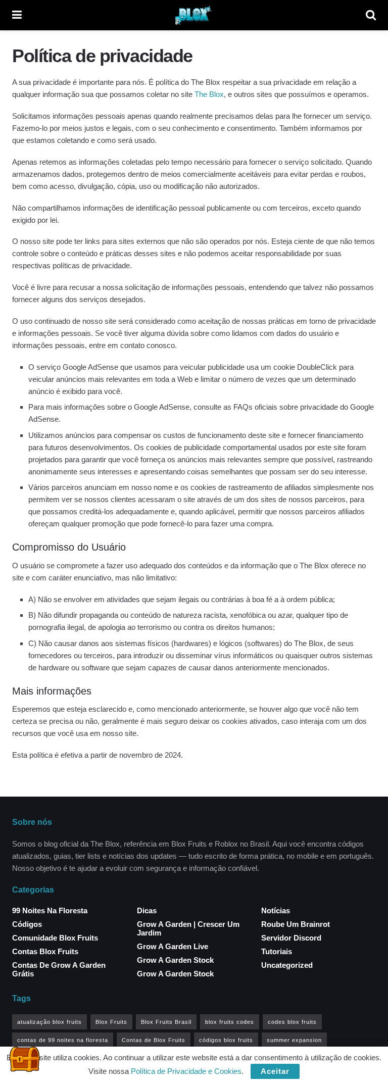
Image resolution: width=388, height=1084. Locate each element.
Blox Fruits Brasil (166, 1022)
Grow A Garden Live (172, 946)
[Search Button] (371, 15)
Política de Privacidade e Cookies (186, 1071)
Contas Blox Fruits (45, 951)
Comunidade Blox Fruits (55, 937)
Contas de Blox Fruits (153, 1040)
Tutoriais (276, 951)
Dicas (147, 910)
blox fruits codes (229, 1022)
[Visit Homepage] (193, 15)
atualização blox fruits (49, 1022)
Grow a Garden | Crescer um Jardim (188, 928)
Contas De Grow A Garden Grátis (59, 969)
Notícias (275, 910)
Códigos (27, 924)
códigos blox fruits (226, 1040)
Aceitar (275, 1071)
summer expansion (294, 1040)
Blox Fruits (111, 1022)
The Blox (209, 94)
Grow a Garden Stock (175, 960)
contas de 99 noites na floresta (62, 1040)
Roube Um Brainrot (295, 924)
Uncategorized (287, 965)
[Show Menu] (17, 15)
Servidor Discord (291, 937)
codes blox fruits (292, 1022)
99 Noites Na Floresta (49, 910)
